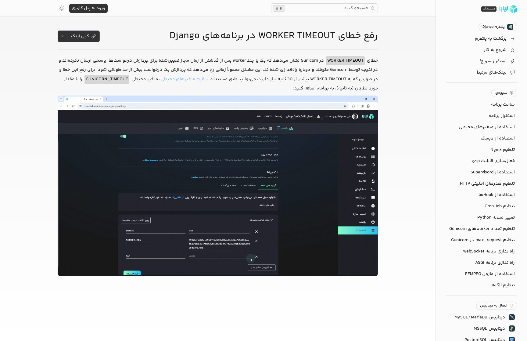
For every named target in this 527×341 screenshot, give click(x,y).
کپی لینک (80, 36)
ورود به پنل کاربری (88, 8)
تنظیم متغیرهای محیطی (184, 79)
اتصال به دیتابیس (493, 306)
